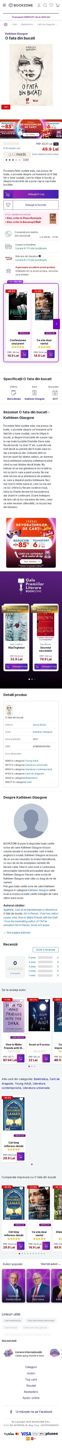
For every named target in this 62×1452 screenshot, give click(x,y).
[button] (56, 324)
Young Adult (31, 760)
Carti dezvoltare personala (40, 1320)
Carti (29, 782)
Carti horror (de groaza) (35, 1327)
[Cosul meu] (57, 5)
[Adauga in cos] (24, 354)
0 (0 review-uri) (11, 148)
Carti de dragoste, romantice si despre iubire (27, 1334)
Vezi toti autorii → (51, 1263)
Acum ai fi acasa (40, 925)
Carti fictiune (10, 1327)
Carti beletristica (12, 1320)
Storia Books (14, 399)
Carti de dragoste (34, 773)
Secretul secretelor (45, 649)
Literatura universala (36, 764)
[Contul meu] (39, 5)
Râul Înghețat (16, 647)
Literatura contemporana (38, 769)
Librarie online (5, 24)
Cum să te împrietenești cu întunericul (36, 909)
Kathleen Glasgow (16, 33)
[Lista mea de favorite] (51, 5)
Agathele (9, 909)
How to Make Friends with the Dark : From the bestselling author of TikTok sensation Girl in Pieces (30, 921)
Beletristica (31, 777)
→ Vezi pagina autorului (16, 932)
